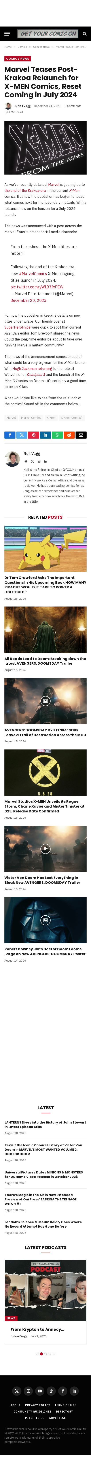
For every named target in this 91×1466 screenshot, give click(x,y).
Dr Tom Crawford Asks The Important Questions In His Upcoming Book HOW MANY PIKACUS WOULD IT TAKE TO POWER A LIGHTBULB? (45, 585)
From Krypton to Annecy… (37, 1329)
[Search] (84, 34)
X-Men (74, 190)
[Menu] (7, 34)
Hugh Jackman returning (32, 368)
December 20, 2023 (28, 300)
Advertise (57, 1418)
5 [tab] (54, 1354)
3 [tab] (46, 1354)
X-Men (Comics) (71, 418)
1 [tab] (37, 1354)
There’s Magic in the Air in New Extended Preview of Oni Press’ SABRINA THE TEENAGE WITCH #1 (41, 1199)
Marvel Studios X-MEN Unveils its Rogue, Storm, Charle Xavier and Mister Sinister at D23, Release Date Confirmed (44, 806)
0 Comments (73, 106)
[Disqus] (45, 1032)
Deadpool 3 (36, 374)
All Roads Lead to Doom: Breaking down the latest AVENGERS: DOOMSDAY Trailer (45, 661)
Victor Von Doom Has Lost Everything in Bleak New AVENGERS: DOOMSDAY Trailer (42, 880)
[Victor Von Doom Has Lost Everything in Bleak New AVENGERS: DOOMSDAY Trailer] (45, 849)
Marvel (53, 184)
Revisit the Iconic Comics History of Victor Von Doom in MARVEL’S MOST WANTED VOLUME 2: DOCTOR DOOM (43, 1149)
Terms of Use (65, 1405)
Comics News (17, 59)
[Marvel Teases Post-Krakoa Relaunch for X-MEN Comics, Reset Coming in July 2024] (45, 148)
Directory (64, 1411)
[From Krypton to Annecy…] (45, 1290)
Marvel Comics (31, 418)
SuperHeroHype (17, 327)
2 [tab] (41, 1354)
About (15, 1405)
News (11, 1318)
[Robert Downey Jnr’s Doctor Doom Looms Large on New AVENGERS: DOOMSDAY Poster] (45, 920)
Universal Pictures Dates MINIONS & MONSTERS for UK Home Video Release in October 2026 (44, 1174)
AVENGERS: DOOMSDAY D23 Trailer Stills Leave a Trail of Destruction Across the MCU (45, 733)
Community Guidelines (32, 1411)
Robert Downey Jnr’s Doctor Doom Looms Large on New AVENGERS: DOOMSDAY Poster (44, 951)
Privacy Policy (37, 1405)
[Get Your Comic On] (48, 34)
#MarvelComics (33, 273)
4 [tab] (50, 1354)
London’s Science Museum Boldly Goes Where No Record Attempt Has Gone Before (43, 1224)
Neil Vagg (24, 106)
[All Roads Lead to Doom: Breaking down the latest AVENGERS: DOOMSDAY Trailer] (45, 630)
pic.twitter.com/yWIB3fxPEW (36, 286)
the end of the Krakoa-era (25, 190)
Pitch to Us (35, 1418)
